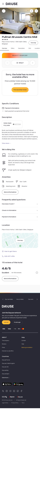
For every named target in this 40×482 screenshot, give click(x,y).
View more (5, 143)
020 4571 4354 (9, 256)
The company (5, 340)
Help (23, 344)
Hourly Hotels (19, 299)
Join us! (6, 322)
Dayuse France (6, 360)
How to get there (10, 251)
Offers (12, 48)
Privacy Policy (14, 403)
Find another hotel (20, 90)
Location (37, 48)
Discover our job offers (7, 351)
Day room (30, 299)
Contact (24, 340)
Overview (4, 48)
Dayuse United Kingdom (8, 363)
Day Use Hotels (9, 299)
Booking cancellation (27, 347)
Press (3, 347)
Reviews (4, 344)
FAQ (30, 48)
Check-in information (9, 210)
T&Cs (23, 403)
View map (33, 43)
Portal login (17, 322)
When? (21, 63)
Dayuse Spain (5, 374)
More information (10, 192)
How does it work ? (8, 204)
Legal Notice (5, 403)
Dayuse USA (5, 367)
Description (21, 48)
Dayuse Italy (5, 370)
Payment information (9, 217)
